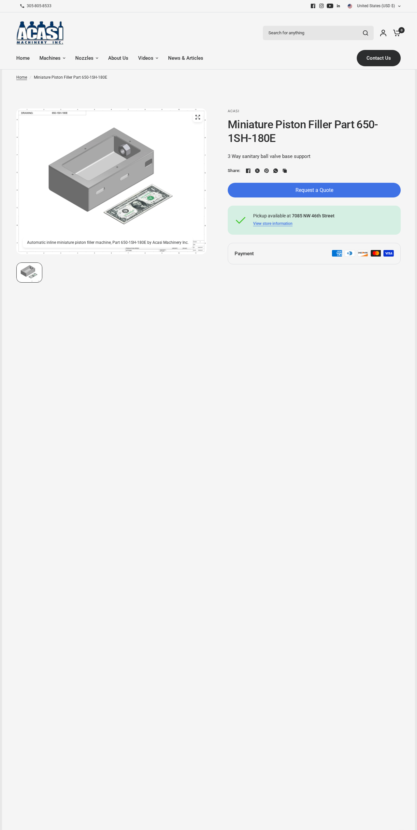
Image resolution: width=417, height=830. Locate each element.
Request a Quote (314, 190)
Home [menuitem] (23, 58)
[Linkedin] (338, 6)
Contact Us (379, 58)
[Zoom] (198, 117)
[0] (395, 33)
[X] (257, 171)
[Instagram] (321, 6)
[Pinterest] (266, 171)
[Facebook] (313, 6)
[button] (29, 272)
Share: (234, 170)
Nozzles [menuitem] (84, 58)
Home (21, 77)
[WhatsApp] (276, 171)
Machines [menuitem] (50, 58)
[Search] (365, 33)
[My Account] (383, 33)
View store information (273, 224)
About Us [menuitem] (118, 58)
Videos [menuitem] (145, 58)
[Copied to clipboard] (285, 171)
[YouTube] (330, 6)
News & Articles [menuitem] (185, 58)
